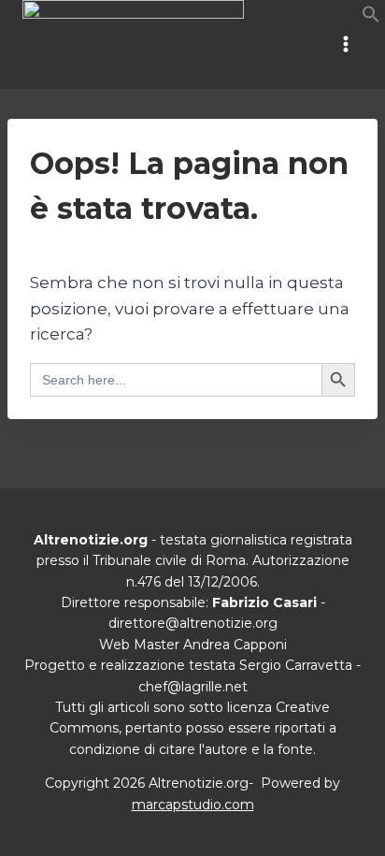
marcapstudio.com (193, 804)
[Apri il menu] (345, 44)
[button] (371, 17)
